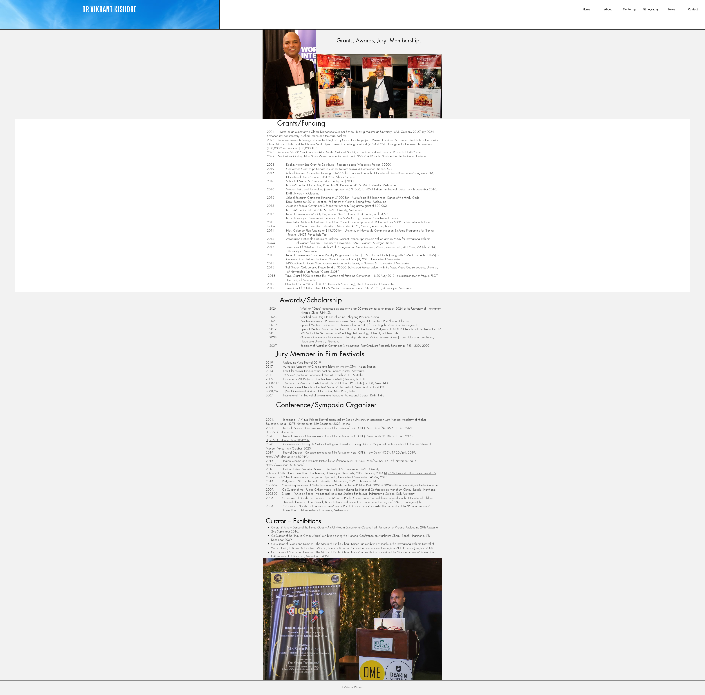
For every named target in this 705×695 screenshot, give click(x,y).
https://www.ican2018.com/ (285, 465)
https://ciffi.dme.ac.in (280, 432)
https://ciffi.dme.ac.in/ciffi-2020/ (288, 440)
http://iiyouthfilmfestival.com (420, 485)
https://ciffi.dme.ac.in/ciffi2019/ (287, 457)
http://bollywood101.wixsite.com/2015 (410, 473)
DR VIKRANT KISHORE (109, 9)
